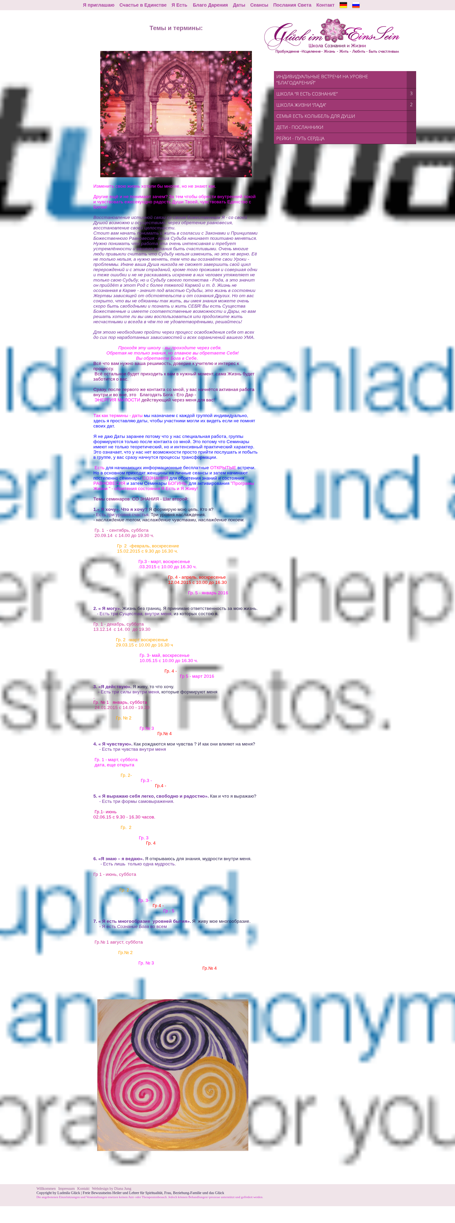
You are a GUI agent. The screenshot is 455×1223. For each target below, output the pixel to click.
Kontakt (83, 1189)
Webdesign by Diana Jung (111, 1189)
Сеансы (259, 5)
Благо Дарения (210, 5)
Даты (239, 5)
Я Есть (179, 5)
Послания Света (292, 5)
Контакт (325, 5)
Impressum (67, 1189)
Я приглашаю (98, 5)
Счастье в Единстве (143, 5)
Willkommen (46, 1189)
